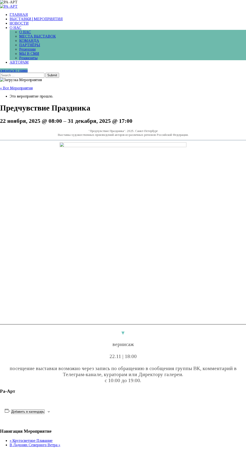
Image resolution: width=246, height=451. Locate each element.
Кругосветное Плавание (31, 440)
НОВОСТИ (19, 23)
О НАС (15, 28)
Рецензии (27, 49)
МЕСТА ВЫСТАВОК (37, 36)
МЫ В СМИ (29, 54)
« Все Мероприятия (16, 88)
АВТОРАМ (19, 62)
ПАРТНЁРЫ (29, 45)
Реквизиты (28, 58)
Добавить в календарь (28, 411)
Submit (52, 75)
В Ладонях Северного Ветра (35, 445)
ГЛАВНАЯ (19, 15)
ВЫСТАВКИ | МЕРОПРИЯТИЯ (36, 19)
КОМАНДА (29, 41)
